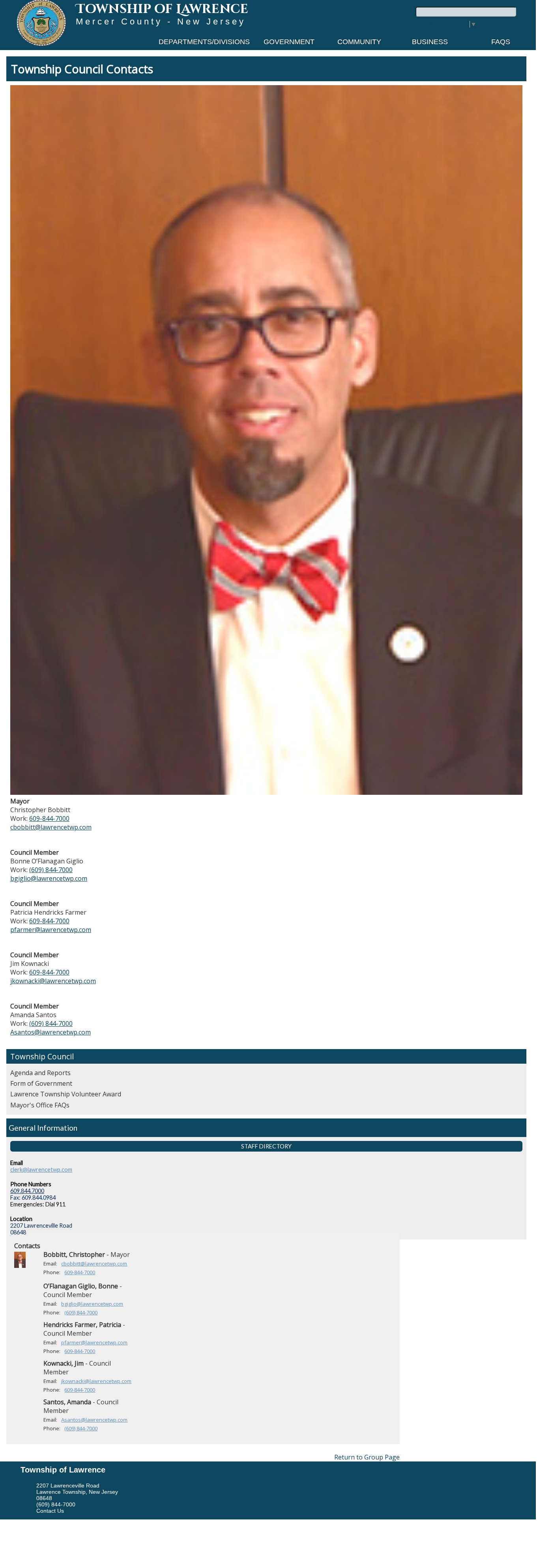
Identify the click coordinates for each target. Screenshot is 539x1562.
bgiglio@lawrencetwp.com (48, 878)
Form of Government (41, 1083)
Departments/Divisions (204, 42)
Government (289, 42)
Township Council (42, 1056)
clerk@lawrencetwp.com (41, 1169)
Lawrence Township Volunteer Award (65, 1094)
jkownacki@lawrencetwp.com (53, 981)
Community (359, 42)
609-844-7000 (49, 818)
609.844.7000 (27, 1190)
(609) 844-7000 (51, 869)
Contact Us (50, 1511)
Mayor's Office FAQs (39, 1105)
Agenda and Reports (40, 1072)
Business (430, 42)
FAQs (500, 42)
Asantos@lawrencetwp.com (50, 1032)
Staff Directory (266, 1146)
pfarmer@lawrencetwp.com (50, 929)
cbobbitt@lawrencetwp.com (51, 827)
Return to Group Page (367, 1457)
